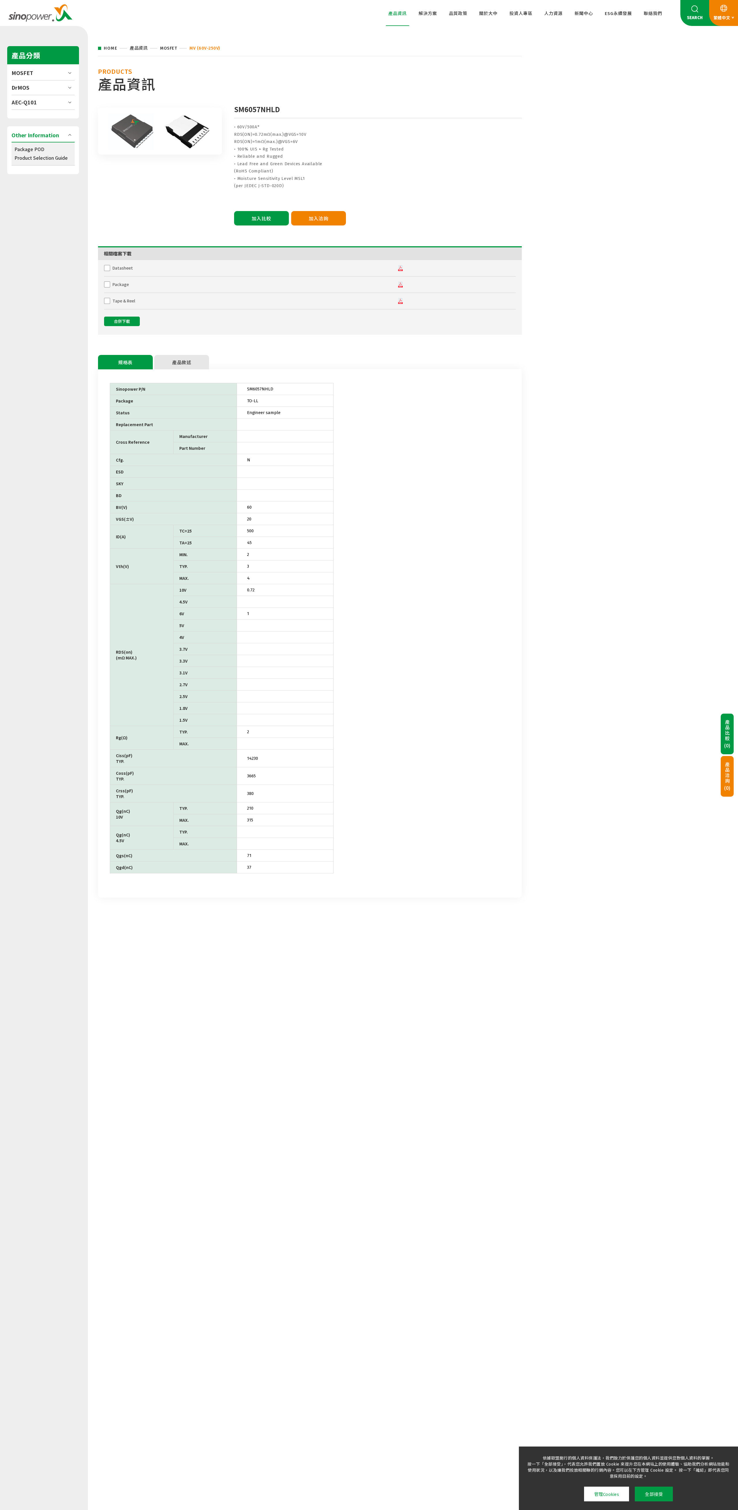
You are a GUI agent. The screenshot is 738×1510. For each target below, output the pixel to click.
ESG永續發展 (618, 13)
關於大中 (488, 13)
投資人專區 (520, 13)
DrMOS (20, 87)
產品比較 (727, 734)
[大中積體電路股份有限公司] (40, 13)
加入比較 (261, 218)
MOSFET (22, 72)
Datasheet (122, 268)
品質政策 (458, 13)
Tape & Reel (123, 301)
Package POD (29, 149)
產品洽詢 (727, 776)
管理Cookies (606, 1494)
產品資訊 (397, 13)
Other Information (35, 135)
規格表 (125, 362)
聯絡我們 (653, 13)
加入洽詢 (318, 218)
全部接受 (654, 1494)
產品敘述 (181, 362)
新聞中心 (584, 13)
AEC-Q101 (24, 102)
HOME (110, 48)
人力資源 (553, 13)
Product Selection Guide (41, 157)
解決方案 (428, 13)
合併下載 (122, 321)
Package (120, 284)
